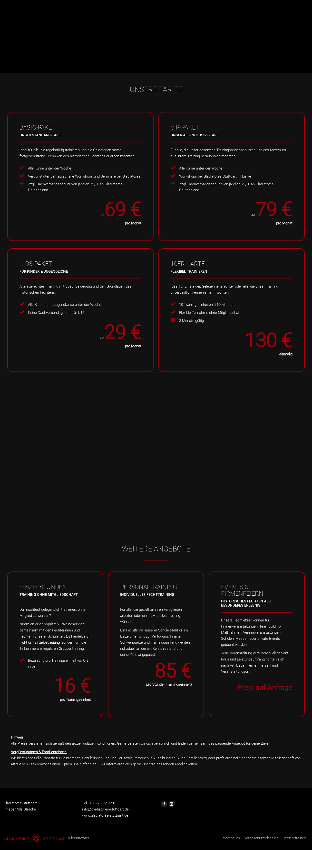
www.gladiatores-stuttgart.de (105, 815)
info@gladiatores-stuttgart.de (105, 809)
